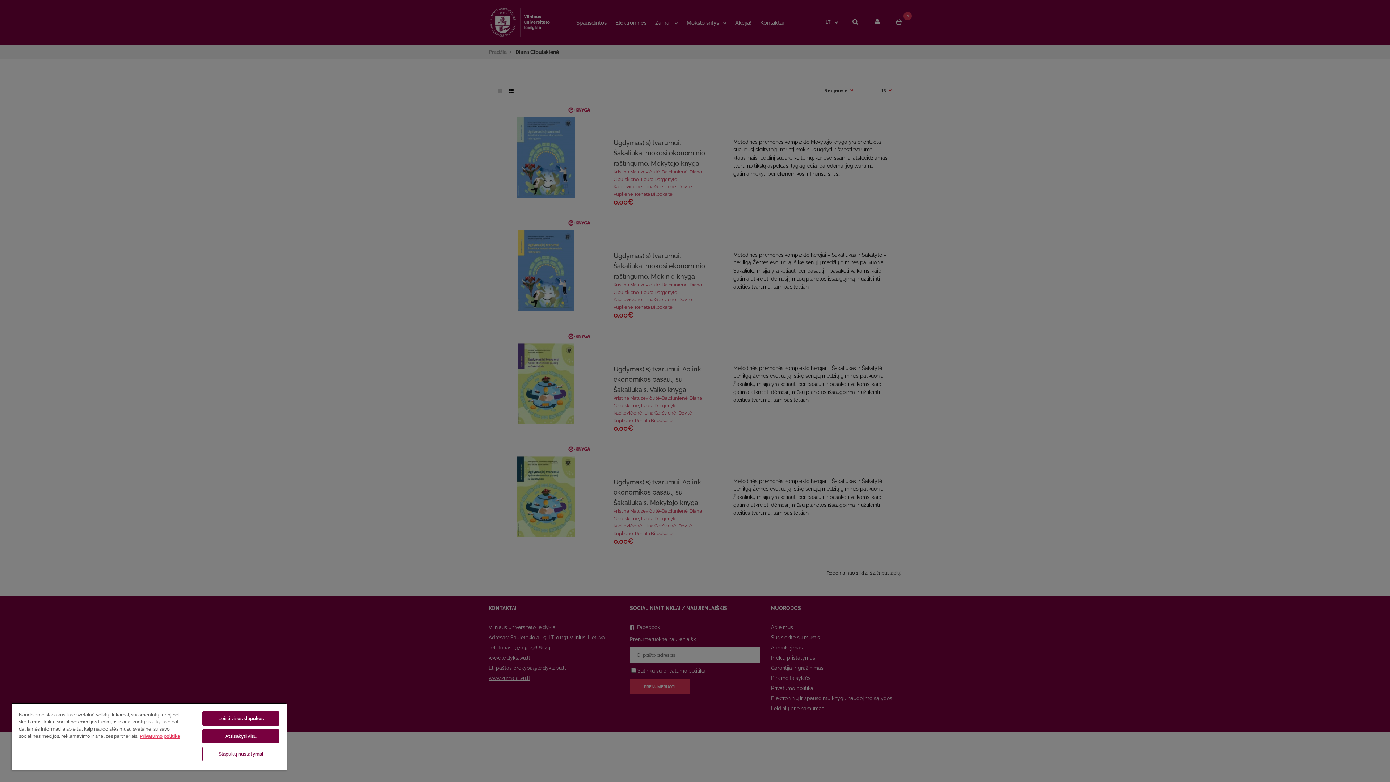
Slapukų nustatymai (241, 754)
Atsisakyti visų (241, 736)
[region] (149, 736)
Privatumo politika (160, 736)
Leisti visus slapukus (241, 718)
